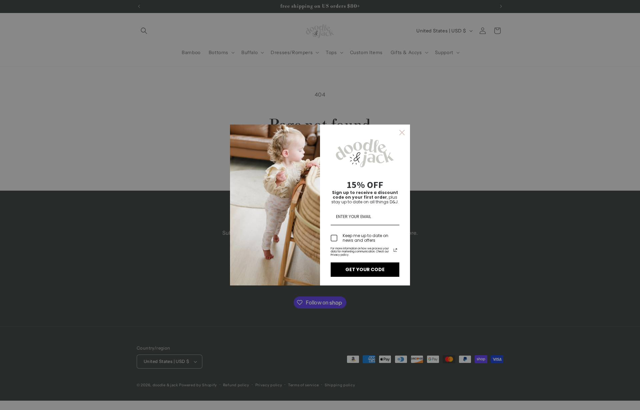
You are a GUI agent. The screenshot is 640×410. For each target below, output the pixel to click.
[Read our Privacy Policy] (395, 250)
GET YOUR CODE (365, 269)
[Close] (402, 133)
